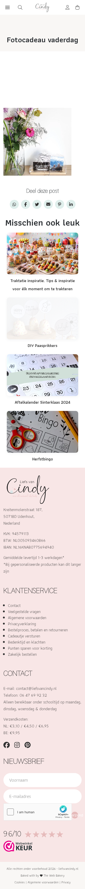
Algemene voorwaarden (27, 617)
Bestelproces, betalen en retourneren (38, 630)
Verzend (74, 815)
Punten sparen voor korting (30, 648)
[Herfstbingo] (42, 431)
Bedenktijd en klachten (26, 642)
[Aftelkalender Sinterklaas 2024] (42, 374)
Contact (14, 605)
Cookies (20, 882)
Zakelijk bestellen (22, 654)
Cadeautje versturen (24, 636)
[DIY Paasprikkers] (42, 318)
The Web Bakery (54, 875)
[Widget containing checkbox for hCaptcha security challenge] (37, 812)
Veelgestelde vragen (24, 611)
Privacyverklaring (22, 623)
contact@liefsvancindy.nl (36, 688)
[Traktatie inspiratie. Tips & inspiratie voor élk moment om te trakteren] (42, 253)
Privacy (66, 882)
